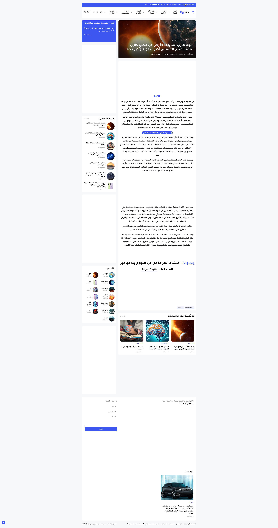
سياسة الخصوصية (168, 524)
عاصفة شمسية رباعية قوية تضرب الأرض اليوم (184, 348)
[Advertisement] (157, 77)
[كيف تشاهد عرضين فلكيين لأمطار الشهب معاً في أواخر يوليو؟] (111, 176)
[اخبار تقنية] (112, 282)
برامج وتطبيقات (125, 12)
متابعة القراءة (149, 270)
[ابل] (95, 282)
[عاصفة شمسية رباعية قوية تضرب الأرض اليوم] (182, 331)
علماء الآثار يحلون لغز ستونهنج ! (97, 164)
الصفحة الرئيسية (186, 40)
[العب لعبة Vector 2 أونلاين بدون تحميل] (185, 5)
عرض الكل (122, 316)
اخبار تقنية (175, 12)
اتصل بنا (130, 524)
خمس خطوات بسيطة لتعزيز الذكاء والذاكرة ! (159, 348)
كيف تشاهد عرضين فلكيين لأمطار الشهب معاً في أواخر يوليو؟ (95, 175)
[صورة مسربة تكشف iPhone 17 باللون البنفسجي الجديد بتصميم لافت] (111, 186)
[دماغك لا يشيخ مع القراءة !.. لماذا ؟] (131, 331)
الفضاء (180, 308)
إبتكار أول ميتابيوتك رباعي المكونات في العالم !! (96, 154)
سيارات (105, 318)
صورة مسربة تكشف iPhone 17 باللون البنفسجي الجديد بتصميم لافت (94, 185)
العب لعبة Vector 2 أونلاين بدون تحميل (169, 5)
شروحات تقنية (151, 12)
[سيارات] (112, 319)
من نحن (179, 524)
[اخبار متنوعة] (112, 275)
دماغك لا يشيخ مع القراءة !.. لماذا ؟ (132, 348)
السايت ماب (139, 524)
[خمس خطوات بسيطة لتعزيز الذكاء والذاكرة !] (157, 331)
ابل (90, 281)
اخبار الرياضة (163, 12)
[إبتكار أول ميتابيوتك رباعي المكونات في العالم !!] (111, 156)
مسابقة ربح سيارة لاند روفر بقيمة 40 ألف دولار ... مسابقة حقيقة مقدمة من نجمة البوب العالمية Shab (177, 510)
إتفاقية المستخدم (152, 524)
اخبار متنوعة (138, 12)
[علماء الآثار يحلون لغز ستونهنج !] (111, 166)
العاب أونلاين (112, 12)
